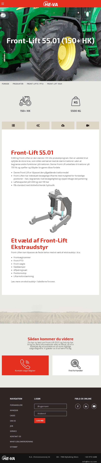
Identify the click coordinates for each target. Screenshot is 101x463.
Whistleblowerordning (21, 441)
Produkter (18, 84)
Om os (13, 421)
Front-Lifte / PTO (35, 84)
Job (11, 426)
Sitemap (13, 447)
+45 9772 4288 (91, 457)
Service (13, 431)
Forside (5, 84)
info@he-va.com (89, 461)
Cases (12, 415)
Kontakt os (15, 436)
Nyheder (14, 410)
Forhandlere (16, 405)
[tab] (13, 125)
